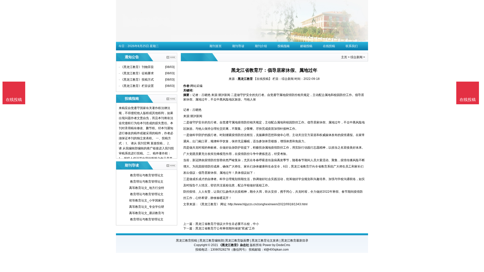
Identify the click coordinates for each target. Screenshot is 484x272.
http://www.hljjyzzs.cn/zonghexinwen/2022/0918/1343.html (268, 204)
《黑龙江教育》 (209, 204)
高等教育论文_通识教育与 (146, 213)
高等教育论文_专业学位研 (146, 207)
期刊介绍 (261, 46)
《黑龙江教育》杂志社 (234, 245)
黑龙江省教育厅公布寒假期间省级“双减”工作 (225, 228)
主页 (344, 57)
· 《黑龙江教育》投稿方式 (136, 79)
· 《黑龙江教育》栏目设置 (136, 86)
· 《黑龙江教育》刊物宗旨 (136, 67)
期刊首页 (215, 46)
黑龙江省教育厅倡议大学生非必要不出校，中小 (227, 224)
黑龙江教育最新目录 (294, 240)
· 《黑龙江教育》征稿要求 (136, 73)
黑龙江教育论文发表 (265, 240)
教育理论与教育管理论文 (146, 175)
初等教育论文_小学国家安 (146, 200)
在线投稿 (329, 46)
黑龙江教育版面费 (237, 240)
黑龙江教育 (245, 79)
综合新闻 (356, 57)
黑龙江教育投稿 (186, 240)
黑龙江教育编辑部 (211, 240)
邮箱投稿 (306, 46)
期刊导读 (238, 46)
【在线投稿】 (263, 79)
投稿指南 (284, 46)
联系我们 (352, 46)
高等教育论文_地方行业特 (146, 188)
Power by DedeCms (276, 245)
